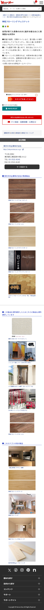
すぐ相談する (22, 166)
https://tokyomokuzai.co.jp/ (12, 149)
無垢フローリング (28, 133)
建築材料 (7, 133)
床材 (12, 133)
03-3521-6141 (14, 159)
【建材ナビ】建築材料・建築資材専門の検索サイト (16, 15)
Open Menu (41, 2)
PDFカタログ (12, 108)
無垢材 (18, 133)
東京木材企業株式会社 (16, 17)
